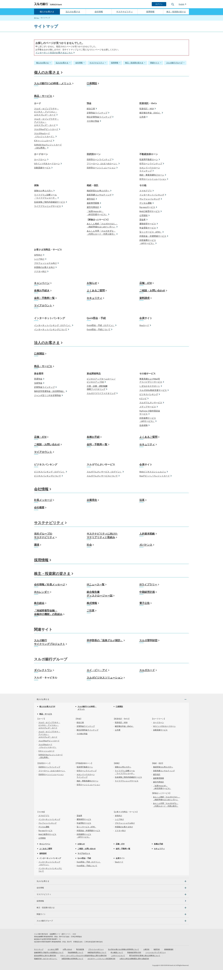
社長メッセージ (43, 500)
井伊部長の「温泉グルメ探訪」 (105, 640)
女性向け (38, 255)
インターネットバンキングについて (50, 329)
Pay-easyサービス (147, 207)
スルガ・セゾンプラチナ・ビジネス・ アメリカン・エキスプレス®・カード (46, 111)
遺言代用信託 (93, 207)
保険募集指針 (168, 949)
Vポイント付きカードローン (47, 163)
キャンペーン (42, 283)
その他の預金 (93, 121)
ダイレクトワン (43, 670)
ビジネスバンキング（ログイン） (49, 471)
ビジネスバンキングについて (47, 476)
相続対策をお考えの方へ (98, 190)
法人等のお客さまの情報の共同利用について (123, 949)
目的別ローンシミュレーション (101, 167)
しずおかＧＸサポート (149, 386)
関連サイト (154, 63)
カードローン (40, 159)
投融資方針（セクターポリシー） (45, 959)
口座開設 (92, 83)
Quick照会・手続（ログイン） (100, 325)
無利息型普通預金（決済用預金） (49, 391)
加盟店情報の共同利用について (72, 959)
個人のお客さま (47, 11)
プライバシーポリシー (96, 949)
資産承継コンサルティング (99, 194)
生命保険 (143, 425)
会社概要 (39, 507)
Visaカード (144, 325)
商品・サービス (43, 96)
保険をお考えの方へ (43, 190)
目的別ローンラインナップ (99, 159)
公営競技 (143, 215)
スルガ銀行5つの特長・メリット (52, 83)
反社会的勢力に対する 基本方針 (45, 955)
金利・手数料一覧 (44, 298)
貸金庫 (142, 219)
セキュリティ (94, 298)
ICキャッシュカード (43, 140)
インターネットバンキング (151, 194)
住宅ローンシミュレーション (152, 179)
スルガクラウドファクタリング (101, 393)
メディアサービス (147, 406)
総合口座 (91, 108)
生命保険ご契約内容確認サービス (49, 202)
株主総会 (39, 603)
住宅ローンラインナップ (150, 163)
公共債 (142, 117)
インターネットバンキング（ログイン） (52, 325)
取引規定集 (80, 949)
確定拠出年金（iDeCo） (150, 112)
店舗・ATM (145, 283)
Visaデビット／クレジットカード (154, 476)
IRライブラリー (148, 584)
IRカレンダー (41, 591)
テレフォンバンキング (149, 199)
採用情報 (150, 11)
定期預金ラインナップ (97, 112)
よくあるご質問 (96, 290)
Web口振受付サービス (149, 211)
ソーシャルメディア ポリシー (155, 952)
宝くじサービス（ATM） (150, 232)
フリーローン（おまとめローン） (102, 163)
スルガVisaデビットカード (46, 129)
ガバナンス (145, 544)
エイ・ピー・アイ (97, 670)
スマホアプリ (145, 190)
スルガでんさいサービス (150, 402)
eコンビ (143, 398)
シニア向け (39, 259)
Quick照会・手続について (98, 329)
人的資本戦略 (147, 533)
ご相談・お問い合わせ (152, 290)
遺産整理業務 (93, 203)
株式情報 (92, 603)
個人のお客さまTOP (47, 706)
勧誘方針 (157, 949)
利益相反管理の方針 (134, 952)
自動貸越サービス (42, 167)
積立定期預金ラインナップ (99, 117)
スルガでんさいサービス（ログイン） (104, 471)
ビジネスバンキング (148, 394)
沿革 (142, 500)
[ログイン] (159, 4)
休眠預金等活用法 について (96, 952)
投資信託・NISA (146, 108)
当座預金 (38, 383)
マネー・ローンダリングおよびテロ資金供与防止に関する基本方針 (83, 955)
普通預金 (38, 379)
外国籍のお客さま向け (44, 267)
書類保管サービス (147, 223)
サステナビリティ (124, 11)
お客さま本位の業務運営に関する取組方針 (134, 959)
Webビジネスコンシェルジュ (152, 471)
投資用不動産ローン (148, 159)
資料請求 (144, 298)
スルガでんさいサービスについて (102, 476)
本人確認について (117, 952)
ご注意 (90, 610)
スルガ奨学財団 (148, 640)
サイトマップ (38, 949)
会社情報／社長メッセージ (49, 584)
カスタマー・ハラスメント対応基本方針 (101, 959)
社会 (89, 544)
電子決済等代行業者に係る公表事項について (144, 955)
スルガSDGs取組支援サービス (153, 390)
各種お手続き (42, 290)
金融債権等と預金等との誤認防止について (48, 952)
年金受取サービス (147, 228)
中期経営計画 (147, 591)
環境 (36, 544)
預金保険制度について (75, 952)
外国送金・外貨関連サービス (152, 236)
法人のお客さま (73, 11)
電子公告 (144, 603)
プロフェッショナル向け (45, 263)
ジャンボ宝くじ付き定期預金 (47, 395)
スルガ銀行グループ (174, 63)
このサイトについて (118, 955)
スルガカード (147, 670)
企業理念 (92, 500)
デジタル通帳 (145, 203)
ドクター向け (40, 271)
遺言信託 (91, 199)
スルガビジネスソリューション (105, 677)
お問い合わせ (67, 949)
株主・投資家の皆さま (134, 63)
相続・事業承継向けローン (151, 175)
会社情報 (99, 11)
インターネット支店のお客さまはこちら (54, 52)
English (181, 4)
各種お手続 (93, 436)
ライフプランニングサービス (47, 206)
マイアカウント (43, 305)
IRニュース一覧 (96, 584)
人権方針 (146, 949)
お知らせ (92, 283)
